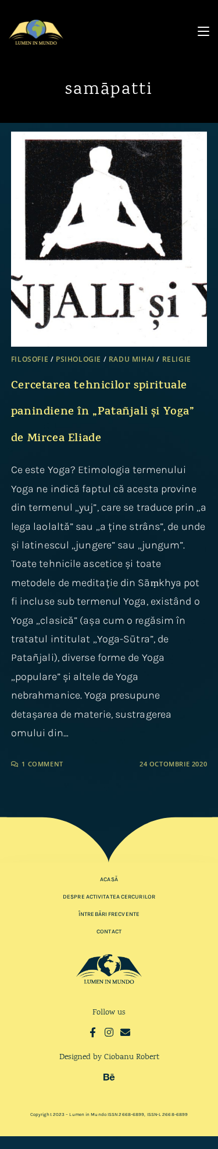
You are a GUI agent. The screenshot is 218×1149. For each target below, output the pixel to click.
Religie (176, 359)
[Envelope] (125, 1032)
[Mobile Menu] (203, 32)
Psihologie (78, 359)
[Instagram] (109, 1032)
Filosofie (29, 359)
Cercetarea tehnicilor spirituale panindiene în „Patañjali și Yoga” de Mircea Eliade (103, 412)
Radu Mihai (132, 359)
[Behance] (109, 1077)
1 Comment (42, 763)
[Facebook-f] (93, 1032)
